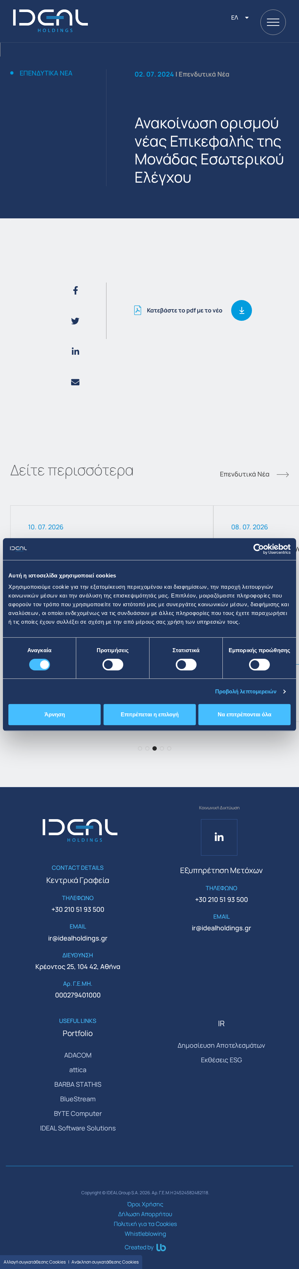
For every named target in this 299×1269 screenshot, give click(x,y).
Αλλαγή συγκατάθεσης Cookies (35, 1262)
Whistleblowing (145, 1234)
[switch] (112, 664)
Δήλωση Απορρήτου (145, 1214)
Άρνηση (54, 714)
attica (77, 1069)
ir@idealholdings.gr (78, 938)
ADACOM (78, 1055)
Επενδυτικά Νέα (46, 73)
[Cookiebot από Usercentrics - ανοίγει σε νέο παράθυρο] (259, 549)
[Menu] (273, 22)
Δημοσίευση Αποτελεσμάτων (221, 1045)
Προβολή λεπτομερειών (246, 691)
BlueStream (78, 1098)
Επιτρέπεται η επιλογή (150, 714)
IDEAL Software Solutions (78, 1128)
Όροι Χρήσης (145, 1204)
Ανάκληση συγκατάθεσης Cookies (105, 1262)
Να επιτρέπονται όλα (244, 714)
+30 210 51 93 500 (77, 909)
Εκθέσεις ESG (221, 1059)
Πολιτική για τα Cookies (145, 1224)
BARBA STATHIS (77, 1084)
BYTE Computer (78, 1113)
